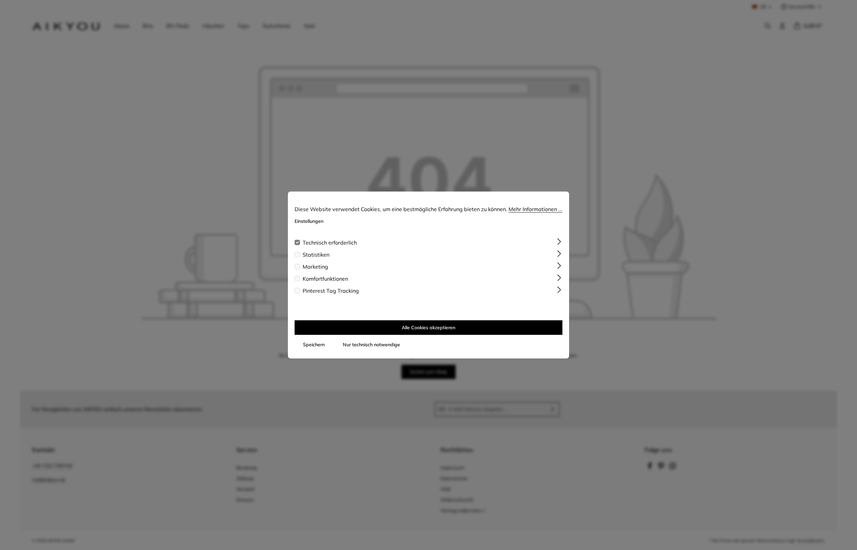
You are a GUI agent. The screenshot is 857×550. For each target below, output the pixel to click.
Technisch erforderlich (330, 242)
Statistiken (316, 254)
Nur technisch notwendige (371, 344)
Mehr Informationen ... (535, 209)
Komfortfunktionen (325, 278)
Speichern (314, 344)
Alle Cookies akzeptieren (428, 327)
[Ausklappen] (559, 241)
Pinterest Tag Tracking (331, 290)
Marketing (315, 266)
